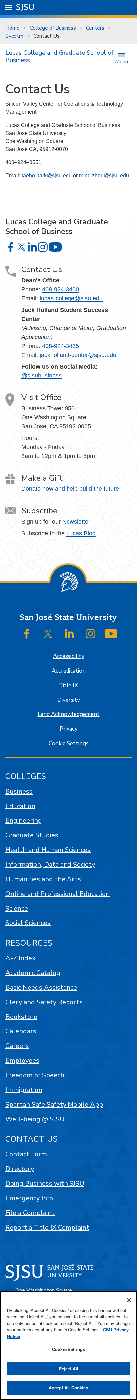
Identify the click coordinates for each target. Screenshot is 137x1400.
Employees (22, 1060)
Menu (121, 61)
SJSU (25, 7)
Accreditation (69, 671)
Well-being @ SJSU (35, 1119)
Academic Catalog (32, 972)
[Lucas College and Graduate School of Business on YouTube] (55, 247)
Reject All (68, 1368)
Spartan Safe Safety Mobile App (54, 1104)
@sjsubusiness (41, 375)
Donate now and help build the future (70, 488)
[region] (68, 1345)
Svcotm (14, 36)
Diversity (68, 700)
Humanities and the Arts (43, 879)
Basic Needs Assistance (41, 987)
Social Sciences (28, 922)
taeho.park (34, 175)
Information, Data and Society (50, 864)
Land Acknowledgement (69, 714)
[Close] (129, 1300)
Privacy (69, 729)
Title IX (68, 685)
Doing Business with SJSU (44, 1183)
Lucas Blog (81, 533)
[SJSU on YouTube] (111, 634)
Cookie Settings (69, 743)
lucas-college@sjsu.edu (71, 298)
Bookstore (21, 1016)
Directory (19, 1168)
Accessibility (68, 656)
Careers (17, 1045)
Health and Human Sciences (48, 849)
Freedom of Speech (34, 1075)
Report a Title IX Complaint (47, 1227)
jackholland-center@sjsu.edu (78, 355)
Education (20, 806)
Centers (95, 28)
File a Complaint (30, 1212)
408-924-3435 (60, 346)
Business (19, 791)
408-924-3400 (60, 289)
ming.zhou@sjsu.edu (104, 175)
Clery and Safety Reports (44, 1002)
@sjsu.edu (59, 175)
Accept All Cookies (68, 1387)
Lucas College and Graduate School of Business (59, 57)
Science (16, 908)
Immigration (23, 1089)
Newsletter (76, 521)
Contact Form (26, 1154)
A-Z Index (20, 958)
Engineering (23, 820)
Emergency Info (29, 1198)
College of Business (53, 28)
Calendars (20, 1031)
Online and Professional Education (57, 893)
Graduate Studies (31, 835)
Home (12, 28)
